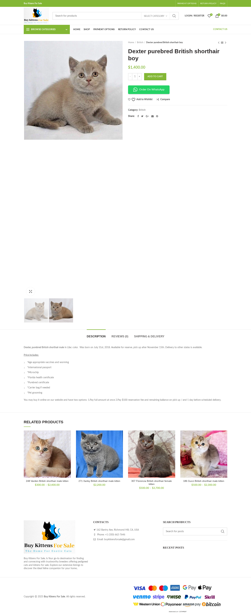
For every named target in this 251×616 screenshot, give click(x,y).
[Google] (147, 116)
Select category (154, 16)
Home (131, 42)
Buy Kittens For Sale (54, 596)
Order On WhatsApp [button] (151, 89)
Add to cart (155, 76)
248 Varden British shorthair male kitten (47, 481)
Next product (225, 42)
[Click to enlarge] (30, 291)
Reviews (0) (119, 336)
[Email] (152, 116)
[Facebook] (138, 116)
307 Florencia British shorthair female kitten (151, 482)
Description (96, 336)
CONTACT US (220, 29)
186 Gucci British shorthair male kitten (203, 481)
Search (174, 16)
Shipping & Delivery (149, 336)
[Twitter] (142, 116)
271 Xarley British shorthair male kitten (99, 481)
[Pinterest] (157, 116)
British (140, 42)
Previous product (218, 42)
